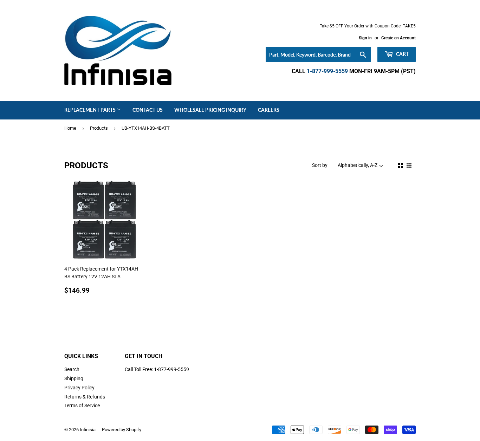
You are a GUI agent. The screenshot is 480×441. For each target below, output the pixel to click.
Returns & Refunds (84, 397)
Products (99, 128)
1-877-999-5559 (327, 71)
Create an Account (398, 37)
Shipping (73, 378)
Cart (402, 54)
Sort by (319, 165)
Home (70, 128)
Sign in (365, 37)
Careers (268, 110)
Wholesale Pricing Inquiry (210, 110)
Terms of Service (82, 405)
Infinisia (88, 429)
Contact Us (147, 110)
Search (71, 369)
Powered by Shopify (121, 429)
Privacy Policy (79, 387)
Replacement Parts (90, 110)
